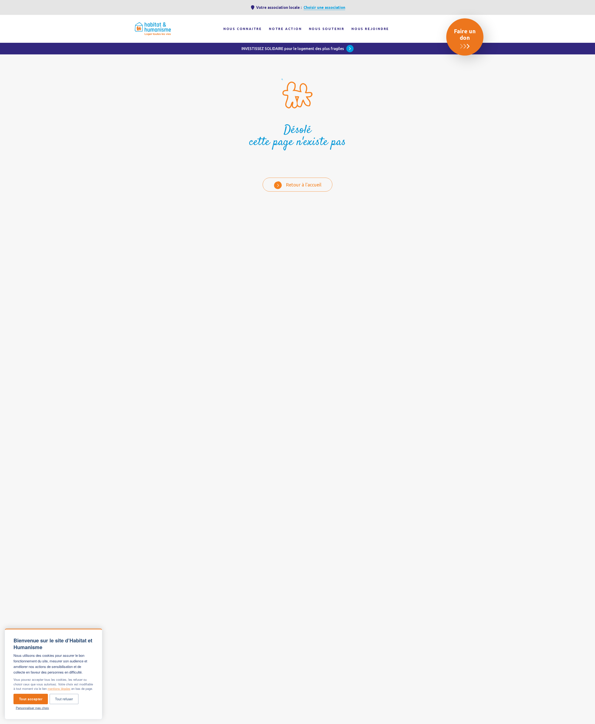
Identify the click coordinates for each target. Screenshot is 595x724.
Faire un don (465, 34)
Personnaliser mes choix (32, 708)
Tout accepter (31, 699)
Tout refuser (64, 699)
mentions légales (59, 688)
